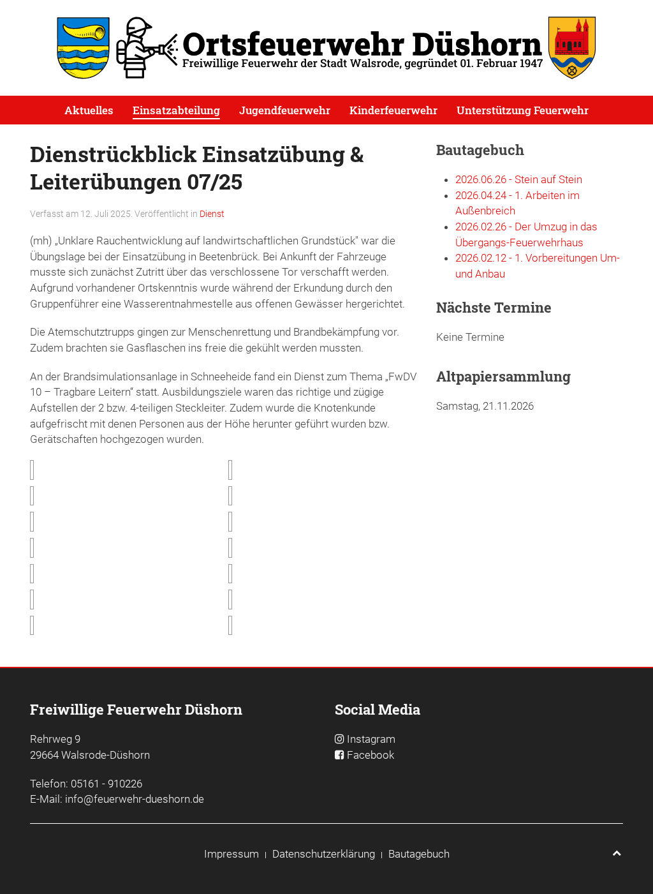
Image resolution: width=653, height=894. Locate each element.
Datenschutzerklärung (323, 853)
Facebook (370, 755)
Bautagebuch (419, 853)
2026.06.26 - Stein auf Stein (518, 179)
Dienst (212, 214)
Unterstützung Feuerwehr (523, 110)
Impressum (231, 853)
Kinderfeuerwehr (393, 110)
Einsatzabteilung (176, 110)
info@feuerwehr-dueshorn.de (134, 799)
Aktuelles (89, 110)
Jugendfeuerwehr (284, 110)
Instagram (371, 739)
